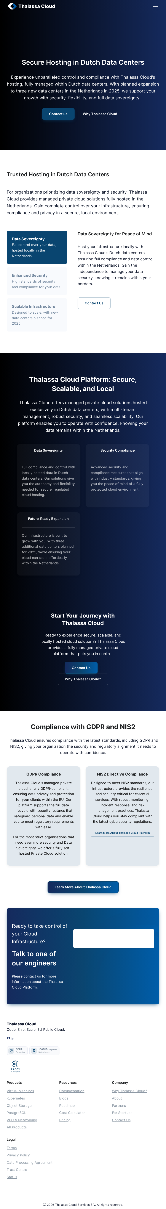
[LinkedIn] (13, 1038)
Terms (12, 1148)
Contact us (58, 114)
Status (12, 1177)
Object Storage (19, 1105)
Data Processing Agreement (30, 1162)
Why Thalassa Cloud (100, 114)
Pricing (64, 1120)
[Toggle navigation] (155, 6)
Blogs (63, 1098)
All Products (17, 1127)
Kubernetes (16, 1098)
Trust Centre (17, 1169)
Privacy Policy (18, 1155)
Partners (119, 1105)
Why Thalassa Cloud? (83, 679)
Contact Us (94, 303)
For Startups (122, 1112)
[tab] (37, 281)
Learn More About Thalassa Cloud (83, 887)
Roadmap (67, 1105)
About (117, 1098)
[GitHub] (8, 1038)
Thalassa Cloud (36, 6)
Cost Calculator (72, 1112)
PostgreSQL (16, 1112)
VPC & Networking (22, 1120)
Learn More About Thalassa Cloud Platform (122, 832)
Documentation (71, 1091)
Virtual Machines (20, 1091)
